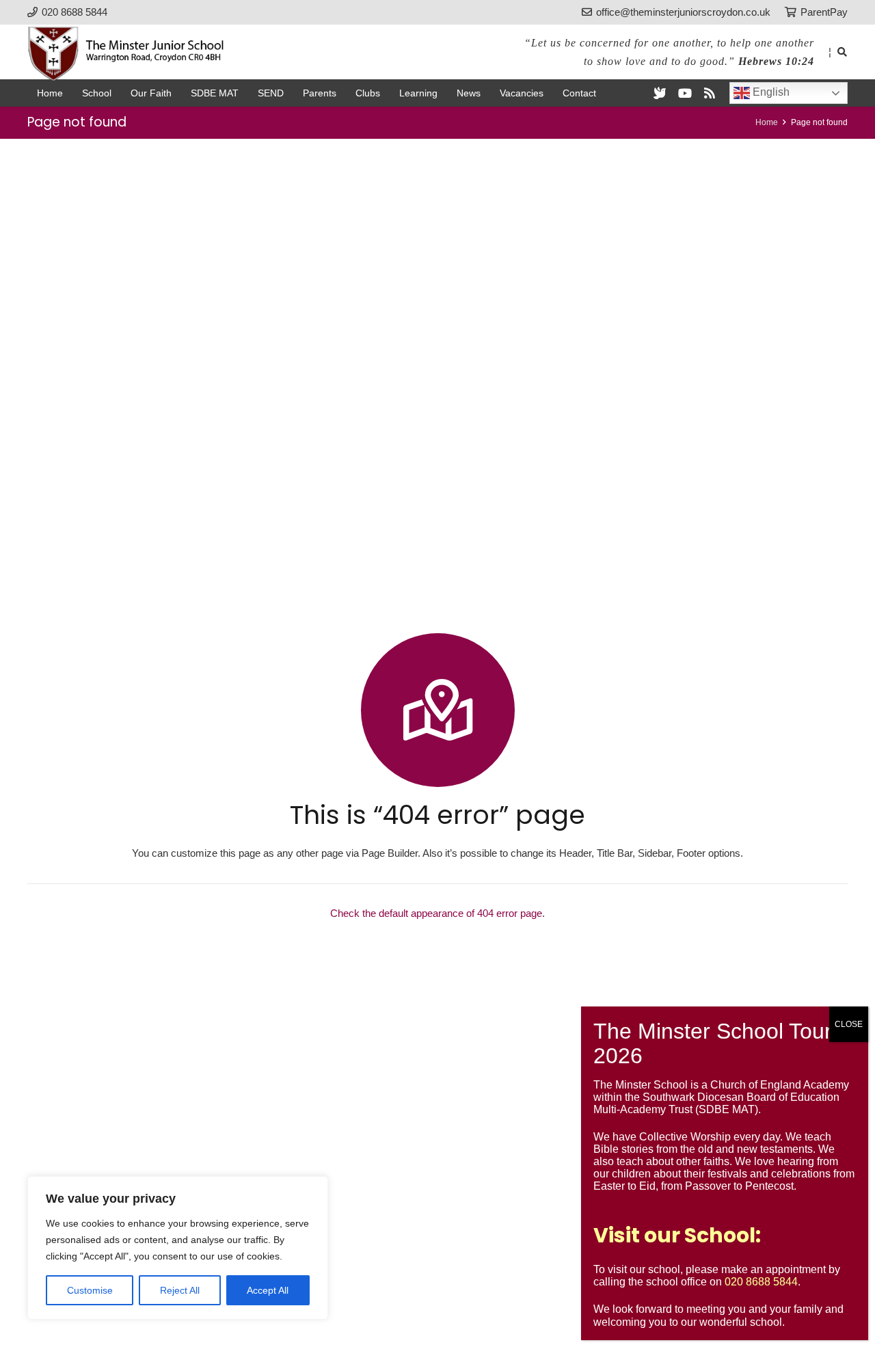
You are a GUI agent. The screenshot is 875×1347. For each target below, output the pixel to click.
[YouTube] (685, 93)
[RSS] (709, 93)
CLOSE (849, 1024)
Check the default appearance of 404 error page (436, 913)
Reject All (180, 1290)
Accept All (267, 1290)
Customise (90, 1290)
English (770, 92)
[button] (841, 52)
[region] (177, 1248)
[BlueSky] (660, 93)
